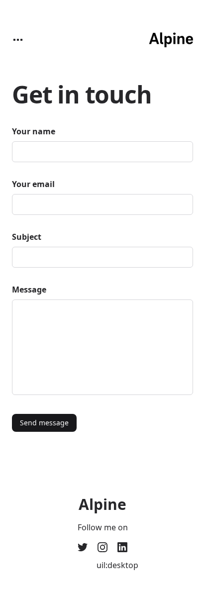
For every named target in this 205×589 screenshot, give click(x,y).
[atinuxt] (102, 547)
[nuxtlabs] (83, 547)
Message (29, 289)
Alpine (102, 504)
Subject (26, 236)
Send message (44, 422)
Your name (33, 131)
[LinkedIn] (122, 547)
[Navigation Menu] (18, 40)
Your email (33, 184)
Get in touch (82, 94)
